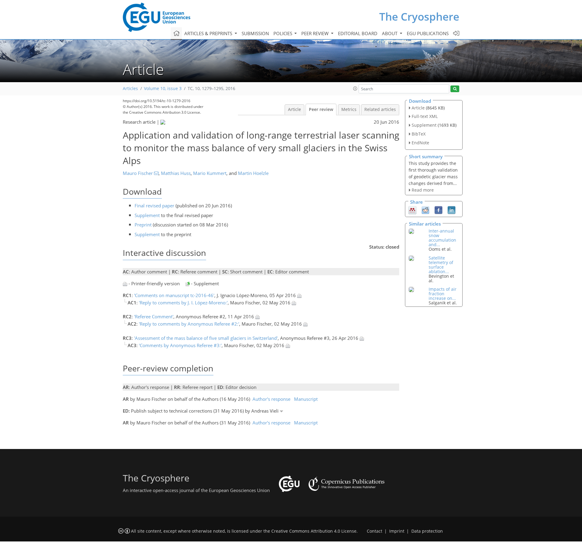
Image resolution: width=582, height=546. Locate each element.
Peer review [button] (315, 33)
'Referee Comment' (153, 316)
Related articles (380, 109)
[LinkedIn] (451, 210)
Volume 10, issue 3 (163, 88)
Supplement (147, 215)
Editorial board (357, 33)
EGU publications (428, 33)
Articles (130, 88)
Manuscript (306, 399)
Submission (255, 33)
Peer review (321, 109)
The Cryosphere (419, 16)
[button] (355, 88)
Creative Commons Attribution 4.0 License (313, 531)
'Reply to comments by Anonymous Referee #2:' (189, 324)
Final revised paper (154, 206)
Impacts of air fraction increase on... (443, 293)
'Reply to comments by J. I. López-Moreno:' (183, 303)
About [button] (390, 33)
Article (294, 109)
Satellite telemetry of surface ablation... (441, 264)
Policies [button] (283, 33)
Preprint (143, 225)
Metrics (348, 109)
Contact (374, 531)
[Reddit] (425, 210)
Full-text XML (425, 116)
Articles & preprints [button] (208, 33)
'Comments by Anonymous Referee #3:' (180, 345)
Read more (423, 190)
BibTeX (419, 134)
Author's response (271, 399)
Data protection (427, 531)
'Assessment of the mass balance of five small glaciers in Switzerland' (206, 338)
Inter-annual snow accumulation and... (442, 237)
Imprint (396, 531)
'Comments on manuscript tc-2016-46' (174, 295)
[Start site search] (454, 88)
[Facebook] (438, 210)
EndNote (420, 143)
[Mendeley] (412, 210)
